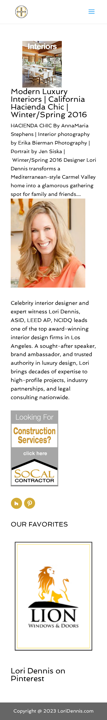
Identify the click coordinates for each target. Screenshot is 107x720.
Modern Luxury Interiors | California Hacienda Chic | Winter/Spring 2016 (49, 103)
